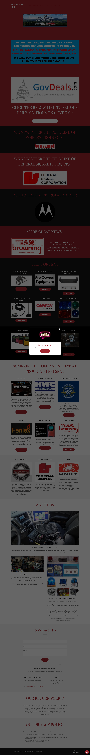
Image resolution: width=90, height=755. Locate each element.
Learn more (45, 351)
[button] (87, 752)
